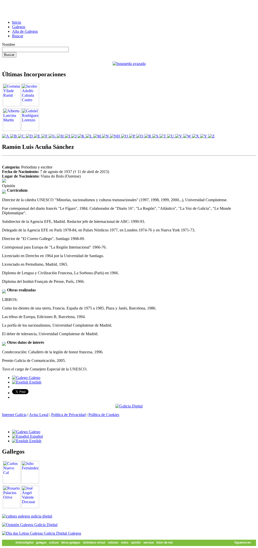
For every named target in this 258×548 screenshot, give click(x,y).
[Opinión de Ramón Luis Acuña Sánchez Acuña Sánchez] (4, 181)
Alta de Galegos (25, 31)
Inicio (16, 22)
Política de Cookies (103, 415)
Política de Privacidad (68, 415)
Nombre (8, 44)
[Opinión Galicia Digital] (29, 525)
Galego (34, 377)
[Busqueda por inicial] (6, 136)
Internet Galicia (14, 415)
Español (36, 436)
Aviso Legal (38, 415)
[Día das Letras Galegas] (41, 533)
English (34, 382)
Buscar (17, 36)
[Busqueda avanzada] (129, 63)
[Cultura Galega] (27, 516)
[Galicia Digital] (129, 406)
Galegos (18, 27)
